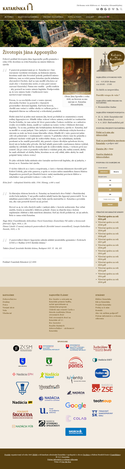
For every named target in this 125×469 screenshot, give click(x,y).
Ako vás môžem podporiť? (106, 313)
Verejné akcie (8, 307)
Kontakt (98, 310)
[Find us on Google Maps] (105, 9)
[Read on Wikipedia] (113, 9)
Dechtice (86, 455)
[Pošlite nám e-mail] (98, 9)
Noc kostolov (55, 323)
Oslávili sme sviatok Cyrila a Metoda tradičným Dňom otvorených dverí (61, 312)
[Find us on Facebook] (101, 9)
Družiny (6, 302)
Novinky (9, 17)
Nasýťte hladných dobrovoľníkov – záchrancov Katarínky (61, 328)
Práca (5, 305)
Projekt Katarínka (53, 17)
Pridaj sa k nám (102, 307)
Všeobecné (7, 313)
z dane (104, 149)
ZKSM (34, 455)
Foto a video (75, 17)
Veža (5, 310)
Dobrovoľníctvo (9, 299)
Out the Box (66, 462)
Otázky (90, 17)
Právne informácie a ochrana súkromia (62, 460)
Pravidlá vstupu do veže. (107, 95)
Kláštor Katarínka (28, 17)
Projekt (7, 455)
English (102, 17)
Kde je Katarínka (102, 302)
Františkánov (115, 455)
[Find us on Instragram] (109, 9)
